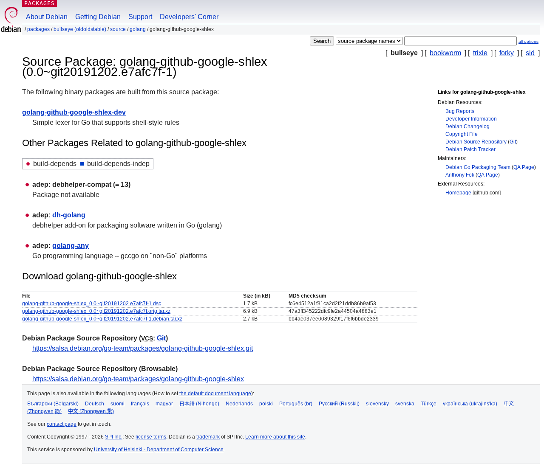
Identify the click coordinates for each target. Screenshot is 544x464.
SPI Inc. (113, 437)
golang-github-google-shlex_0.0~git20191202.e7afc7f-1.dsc (91, 304)
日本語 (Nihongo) (199, 404)
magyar (164, 404)
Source (118, 29)
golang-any (70, 245)
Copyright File (461, 134)
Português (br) (295, 404)
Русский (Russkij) (339, 404)
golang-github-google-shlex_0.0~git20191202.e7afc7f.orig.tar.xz (96, 311)
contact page (61, 424)
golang (138, 29)
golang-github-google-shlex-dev (74, 112)
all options (528, 41)
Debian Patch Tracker (470, 149)
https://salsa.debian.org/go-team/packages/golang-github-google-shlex (138, 378)
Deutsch (94, 404)
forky (506, 52)
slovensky (377, 404)
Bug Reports (459, 111)
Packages (39, 3)
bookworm (445, 52)
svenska (404, 404)
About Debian (47, 16)
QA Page (523, 167)
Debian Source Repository (476, 142)
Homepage (458, 193)
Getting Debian (98, 16)
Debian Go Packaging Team (477, 167)
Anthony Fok (459, 175)
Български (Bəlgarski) (53, 404)
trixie (480, 52)
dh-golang (68, 215)
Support (140, 16)
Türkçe (428, 404)
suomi (117, 404)
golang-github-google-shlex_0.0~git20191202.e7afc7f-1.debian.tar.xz (102, 319)
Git (513, 142)
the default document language (215, 394)
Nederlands (239, 404)
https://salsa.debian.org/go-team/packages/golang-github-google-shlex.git (142, 348)
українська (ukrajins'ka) (470, 404)
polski (266, 404)
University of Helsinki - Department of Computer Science (159, 450)
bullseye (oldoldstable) (80, 29)
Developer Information (471, 119)
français (140, 404)
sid (530, 52)
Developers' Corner (189, 16)
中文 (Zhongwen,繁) (91, 411)
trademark (208, 437)
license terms (151, 437)
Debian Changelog (467, 126)
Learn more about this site (275, 437)
